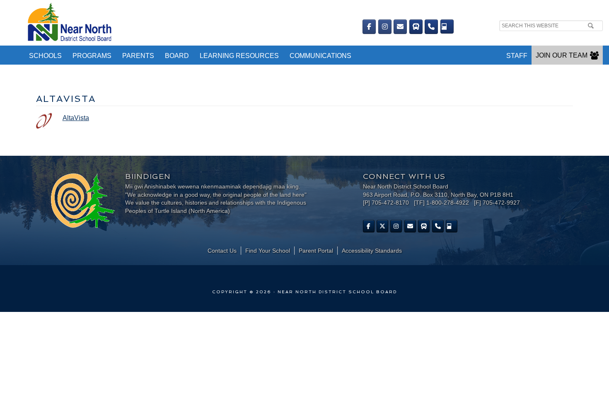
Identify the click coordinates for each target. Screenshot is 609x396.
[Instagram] (385, 26)
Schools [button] (45, 55)
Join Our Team (561, 55)
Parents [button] (138, 55)
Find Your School (267, 250)
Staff (516, 55)
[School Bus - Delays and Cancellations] (416, 26)
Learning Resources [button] (239, 55)
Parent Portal (316, 250)
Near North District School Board (176, 22)
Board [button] (177, 55)
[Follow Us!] (382, 226)
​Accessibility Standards (372, 250)
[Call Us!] (431, 26)
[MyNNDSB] (447, 26)
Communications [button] (320, 55)
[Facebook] (369, 26)
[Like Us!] (369, 226)
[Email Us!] (400, 26)
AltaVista (76, 117)
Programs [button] (91, 55)
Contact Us (222, 250)
